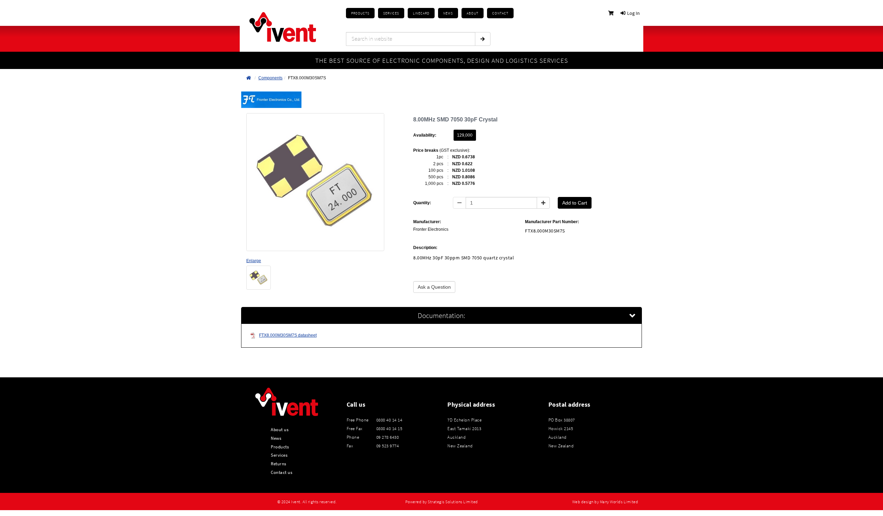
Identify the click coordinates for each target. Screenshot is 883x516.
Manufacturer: (427, 221)
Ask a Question (434, 287)
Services (279, 455)
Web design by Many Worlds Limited (605, 502)
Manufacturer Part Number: (552, 221)
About (472, 13)
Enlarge (253, 260)
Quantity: (422, 202)
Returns (278, 463)
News (276, 438)
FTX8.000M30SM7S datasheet (288, 335)
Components (270, 78)
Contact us (281, 472)
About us (279, 429)
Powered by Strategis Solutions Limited (441, 502)
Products (360, 13)
